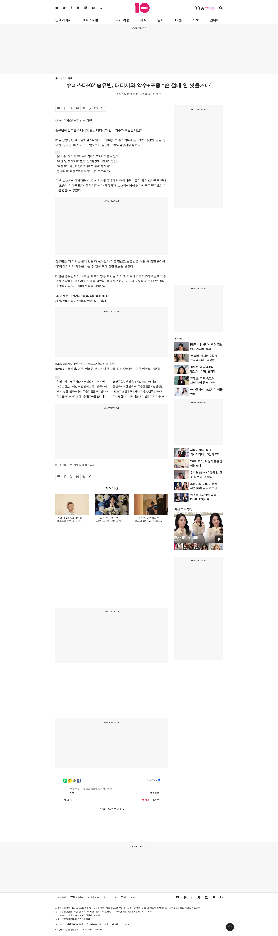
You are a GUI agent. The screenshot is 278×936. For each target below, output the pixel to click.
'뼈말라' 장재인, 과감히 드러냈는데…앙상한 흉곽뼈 (204, 360)
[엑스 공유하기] (71, 108)
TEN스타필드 (91, 20)
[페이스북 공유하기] (65, 108)
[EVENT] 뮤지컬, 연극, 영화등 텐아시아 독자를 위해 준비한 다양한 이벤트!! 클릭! (107, 368)
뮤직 (143, 20)
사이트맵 (127, 924)
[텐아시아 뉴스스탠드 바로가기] (94, 363)
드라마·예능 (120, 20)
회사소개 (59, 924)
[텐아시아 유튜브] (57, 7)
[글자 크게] (96, 108)
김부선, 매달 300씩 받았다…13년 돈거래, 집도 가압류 (203, 371)
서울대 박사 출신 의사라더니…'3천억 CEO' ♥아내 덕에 (205, 454)
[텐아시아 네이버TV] (64, 7)
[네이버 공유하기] (77, 108)
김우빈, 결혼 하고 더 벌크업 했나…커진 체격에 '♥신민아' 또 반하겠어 (149, 520)
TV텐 (178, 20)
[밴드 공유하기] (83, 108)
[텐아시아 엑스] (78, 7)
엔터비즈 (216, 20)
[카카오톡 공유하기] (58, 108)
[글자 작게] (102, 108)
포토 (196, 20)
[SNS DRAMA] (64, 363)
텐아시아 (72, 929)
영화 (160, 20)
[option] (198, 527)
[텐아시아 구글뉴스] (100, 7)
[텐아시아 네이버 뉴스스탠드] (93, 7)
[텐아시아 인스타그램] (85, 7)
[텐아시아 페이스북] (71, 7)
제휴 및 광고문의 (112, 924)
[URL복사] (90, 108)
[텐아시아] (142, 8)
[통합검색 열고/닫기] (221, 8)
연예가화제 (63, 20)
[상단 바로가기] (230, 927)
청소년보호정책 (94, 924)
